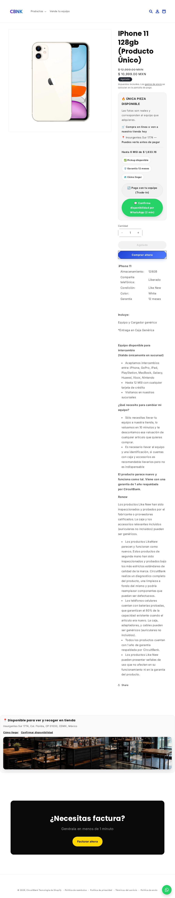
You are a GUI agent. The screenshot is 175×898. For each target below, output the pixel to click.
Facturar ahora (87, 841)
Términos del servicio (126, 890)
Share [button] (125, 685)
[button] (38, 11)
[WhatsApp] (167, 890)
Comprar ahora (142, 254)
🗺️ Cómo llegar (133, 177)
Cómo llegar (11, 732)
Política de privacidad (101, 890)
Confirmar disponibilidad (37, 732)
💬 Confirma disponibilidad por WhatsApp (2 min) (142, 207)
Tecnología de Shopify (50, 890)
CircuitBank (32, 890)
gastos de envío (153, 84)
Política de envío (149, 890)
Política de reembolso (76, 890)
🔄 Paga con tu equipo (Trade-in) (142, 190)
